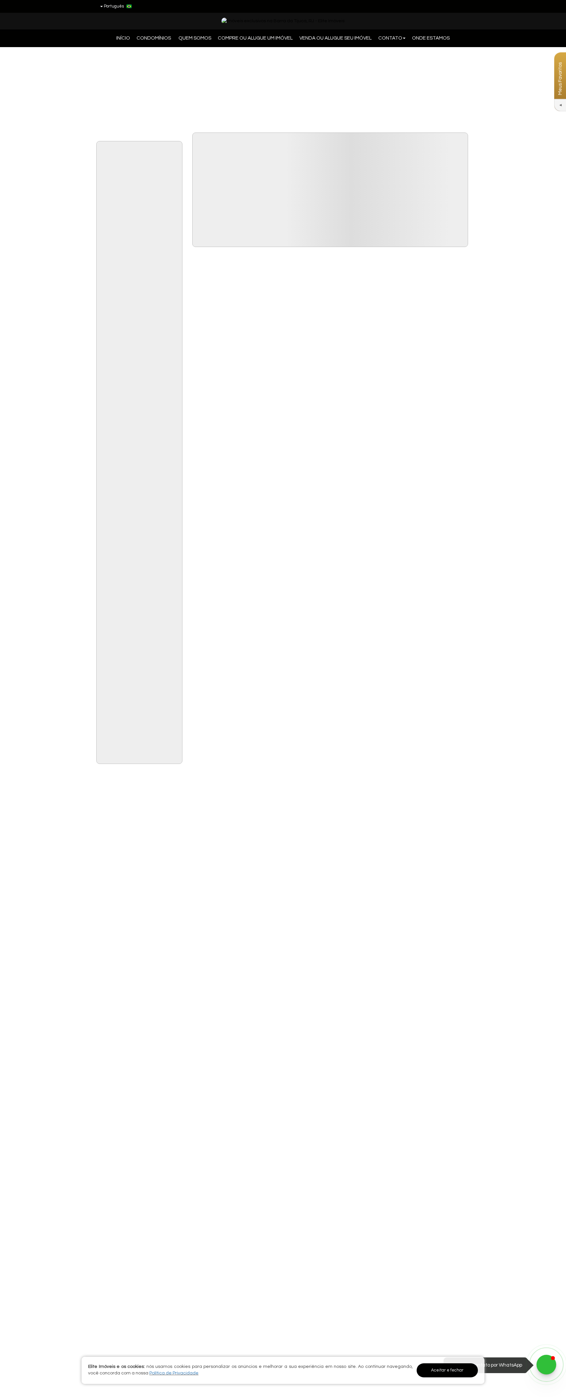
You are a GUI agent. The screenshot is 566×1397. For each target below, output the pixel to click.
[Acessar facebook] (440, 6)
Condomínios (154, 38)
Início (123, 38)
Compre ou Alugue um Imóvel (255, 38)
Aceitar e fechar (447, 1370)
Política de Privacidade (173, 1373)
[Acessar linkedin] (452, 6)
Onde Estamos (431, 38)
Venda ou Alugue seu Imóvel (335, 38)
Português (114, 6)
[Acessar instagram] (464, 6)
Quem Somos (195, 38)
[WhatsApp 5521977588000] (546, 1364)
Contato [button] (390, 38)
